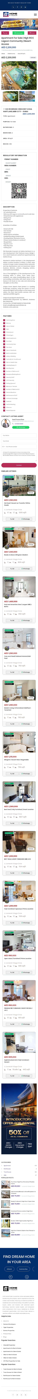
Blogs (5, 1337)
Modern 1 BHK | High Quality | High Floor (22, 1221)
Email (33, 33)
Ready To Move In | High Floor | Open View (23, 1201)
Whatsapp (19, 33)
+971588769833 (18, 424)
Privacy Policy (7, 1334)
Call (6, 33)
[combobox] (3, 447)
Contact (19, 465)
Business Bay (23, 1269)
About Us (6, 1321)
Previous (4, 75)
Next (34, 75)
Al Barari (9, 1269)
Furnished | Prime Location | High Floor (22, 1211)
